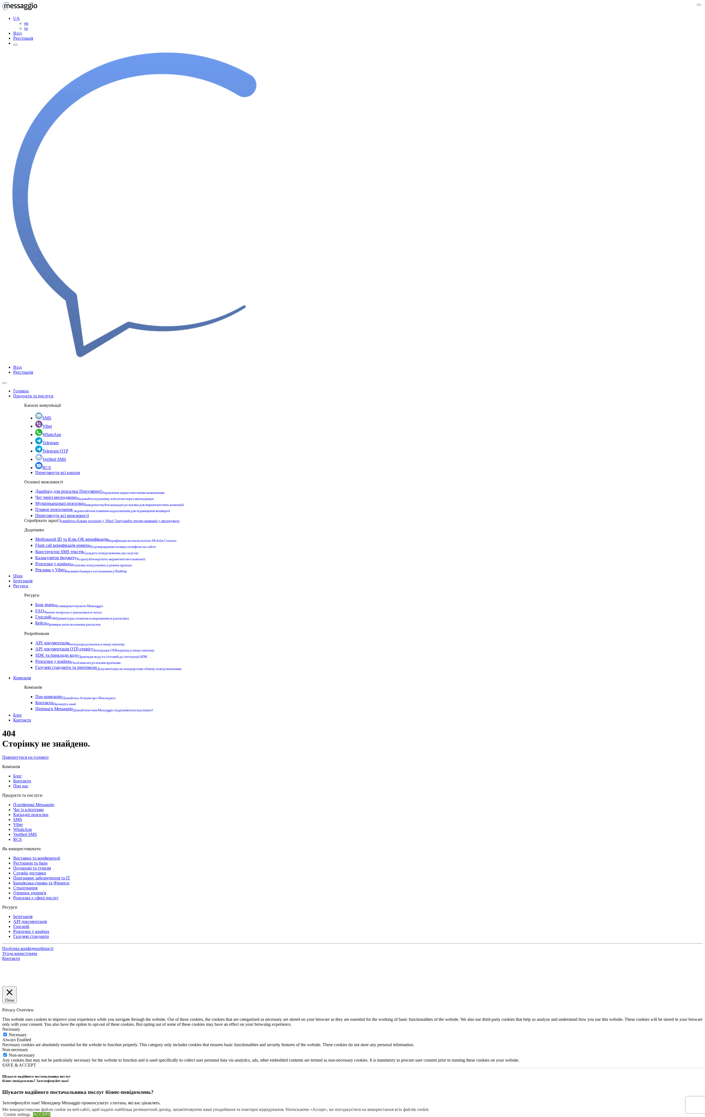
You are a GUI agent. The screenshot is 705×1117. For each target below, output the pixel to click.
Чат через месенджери (94, 497)
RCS (46, 467)
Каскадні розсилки (30, 814)
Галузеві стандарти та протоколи (108, 667)
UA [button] (16, 18)
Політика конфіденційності (27, 948)
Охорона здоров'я (29, 892)
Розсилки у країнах (83, 563)
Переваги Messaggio (94, 708)
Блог (17, 715)
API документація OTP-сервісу (94, 649)
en (26, 23)
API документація (80, 642)
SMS (46, 418)
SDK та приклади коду (91, 655)
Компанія (22, 677)
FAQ (68, 611)
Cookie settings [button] (17, 1114)
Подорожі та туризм (32, 868)
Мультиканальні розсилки (109, 503)
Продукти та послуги (33, 396)
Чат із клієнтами (28, 809)
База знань (69, 604)
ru (26, 28)
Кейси (68, 623)
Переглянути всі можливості (62, 515)
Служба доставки (29, 873)
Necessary (18, 1034)
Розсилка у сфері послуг (36, 897)
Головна (21, 391)
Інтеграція (22, 580)
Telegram (50, 442)
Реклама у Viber (81, 569)
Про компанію (75, 696)
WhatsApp (51, 434)
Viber (47, 426)
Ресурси (20, 585)
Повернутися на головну (25, 757)
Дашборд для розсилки (99, 491)
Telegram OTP (55, 451)
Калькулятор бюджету (90, 557)
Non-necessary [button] (15, 1049)
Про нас (20, 786)
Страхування (25, 887)
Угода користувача (19, 953)
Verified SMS (54, 459)
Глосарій (82, 617)
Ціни (18, 576)
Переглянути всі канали (57, 472)
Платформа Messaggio (33, 804)
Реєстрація (23, 38)
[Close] (4, 383)
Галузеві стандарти (31, 936)
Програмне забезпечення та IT (41, 878)
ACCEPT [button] (41, 1114)
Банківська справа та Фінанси (41, 883)
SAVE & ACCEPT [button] (19, 1065)
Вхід (17, 33)
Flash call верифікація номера (95, 545)
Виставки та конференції (36, 858)
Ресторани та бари (30, 863)
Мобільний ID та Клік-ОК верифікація (106, 539)
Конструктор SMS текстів (87, 551)
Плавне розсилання (102, 509)
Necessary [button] (11, 1029)
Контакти (55, 702)
